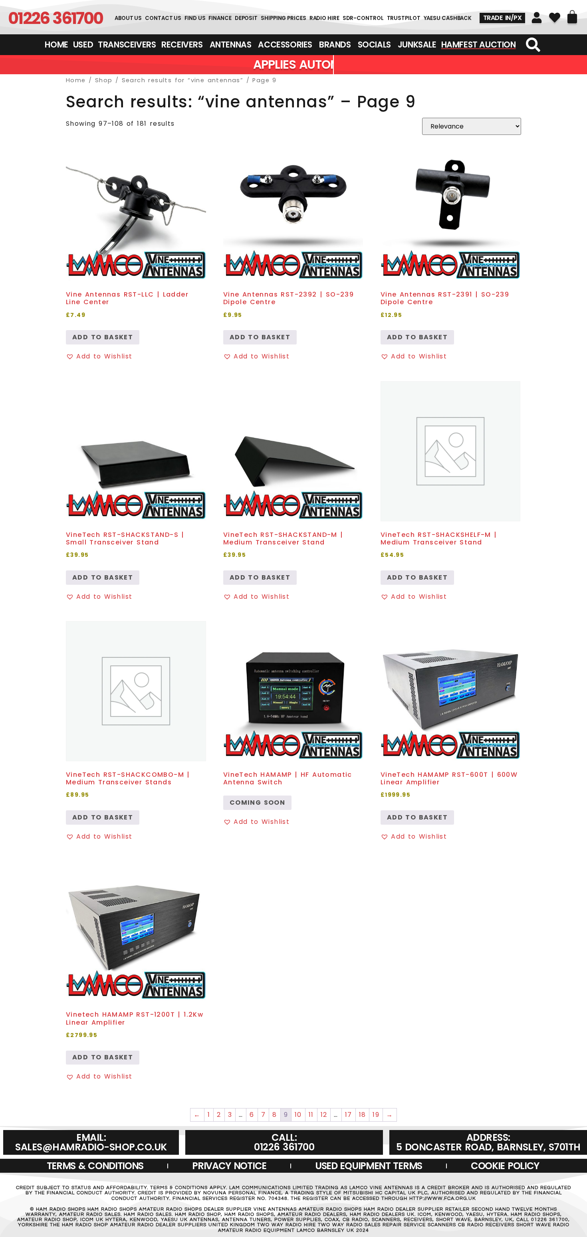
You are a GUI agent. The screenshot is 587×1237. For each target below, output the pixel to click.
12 (324, 1114)
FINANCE (219, 18)
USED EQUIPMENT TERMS (368, 1165)
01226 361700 (55, 18)
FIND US (194, 18)
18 (362, 1114)
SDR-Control (363, 18)
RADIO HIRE (324, 18)
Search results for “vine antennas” (183, 80)
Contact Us (163, 18)
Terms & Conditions (95, 1165)
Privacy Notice (229, 1165)
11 (311, 1114)
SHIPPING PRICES (283, 18)
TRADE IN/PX (502, 17)
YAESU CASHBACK (448, 18)
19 (376, 1114)
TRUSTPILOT (403, 18)
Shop (104, 80)
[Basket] (572, 17)
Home (76, 80)
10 (298, 1114)
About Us (128, 18)
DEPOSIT (246, 18)
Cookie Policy (505, 1165)
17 (348, 1114)
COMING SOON (257, 802)
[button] (99, 356)
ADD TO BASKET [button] (102, 337)
